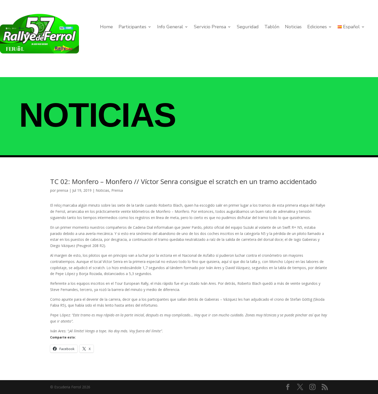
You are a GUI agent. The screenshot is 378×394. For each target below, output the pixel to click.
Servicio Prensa (210, 27)
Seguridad (248, 27)
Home (106, 27)
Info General (170, 27)
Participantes (132, 27)
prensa (62, 190)
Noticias (293, 27)
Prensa (117, 190)
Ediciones (317, 27)
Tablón (271, 27)
